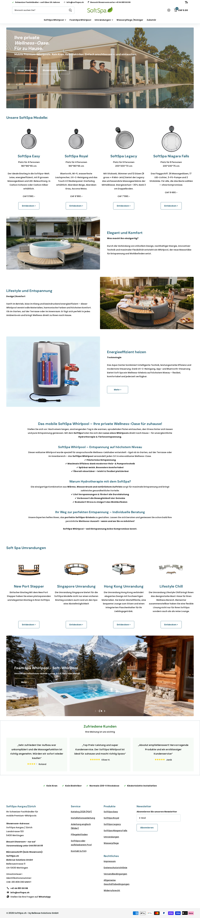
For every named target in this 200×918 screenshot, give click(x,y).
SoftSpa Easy (111, 811)
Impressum (110, 861)
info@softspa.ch (19, 892)
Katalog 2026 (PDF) (81, 811)
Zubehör (151, 19)
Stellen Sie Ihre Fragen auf (30, 896)
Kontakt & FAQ (79, 851)
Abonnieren (147, 827)
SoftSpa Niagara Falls (115, 830)
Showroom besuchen (54, 70)
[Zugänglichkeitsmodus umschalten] (186, 2)
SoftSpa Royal (111, 817)
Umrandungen (103, 19)
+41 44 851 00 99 (19, 888)
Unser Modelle (26, 70)
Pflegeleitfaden (79, 834)
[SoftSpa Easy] (28, 139)
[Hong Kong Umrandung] (123, 569)
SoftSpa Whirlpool (54, 19)
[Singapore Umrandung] (76, 569)
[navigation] (96, 711)
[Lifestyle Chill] (171, 569)
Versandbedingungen (115, 873)
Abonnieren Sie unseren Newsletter (157, 811)
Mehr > (117, 389)
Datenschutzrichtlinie (115, 867)
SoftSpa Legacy (112, 824)
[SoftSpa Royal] (76, 139)
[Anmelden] (168, 10)
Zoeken (70, 10)
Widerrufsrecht (112, 890)
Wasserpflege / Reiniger (130, 19)
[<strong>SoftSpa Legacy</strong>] (123, 139)
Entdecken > (29, 205)
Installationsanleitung (83, 817)
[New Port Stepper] (28, 569)
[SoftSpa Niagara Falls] (171, 139)
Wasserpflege (111, 843)
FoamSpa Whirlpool (80, 19)
